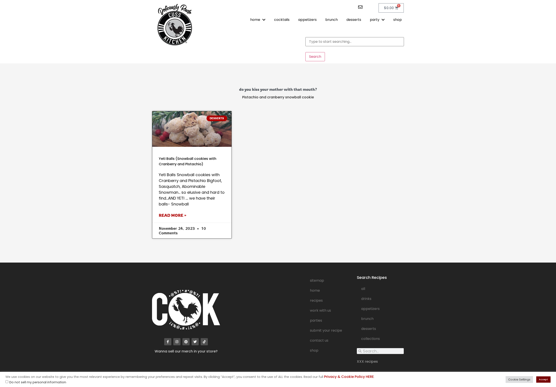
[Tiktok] (204, 341)
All (363, 288)
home (255, 19)
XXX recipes (367, 361)
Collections (370, 338)
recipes (316, 300)
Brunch (367, 318)
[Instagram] (176, 341)
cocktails (282, 19)
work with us (320, 310)
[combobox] (354, 41)
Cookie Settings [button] (519, 379)
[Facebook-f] (167, 341)
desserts (353, 19)
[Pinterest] (186, 341)
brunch (331, 19)
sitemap (317, 280)
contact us (319, 340)
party (374, 19)
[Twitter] (195, 341)
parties (316, 320)
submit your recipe (326, 330)
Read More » (172, 215)
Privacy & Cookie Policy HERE (349, 376)
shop (397, 19)
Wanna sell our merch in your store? (186, 351)
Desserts (368, 328)
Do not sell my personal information (37, 382)
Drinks (366, 298)
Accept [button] (543, 379)
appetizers (307, 19)
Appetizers (370, 308)
